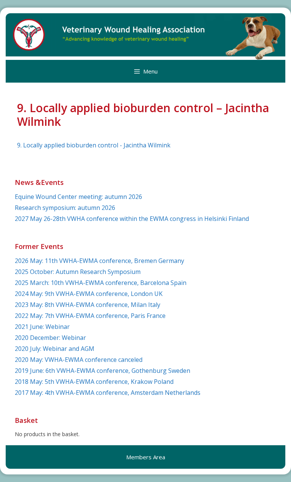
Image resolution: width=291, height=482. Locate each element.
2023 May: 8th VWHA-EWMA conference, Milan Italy (87, 304)
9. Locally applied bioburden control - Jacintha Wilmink (94, 145)
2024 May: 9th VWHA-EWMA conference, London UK (89, 294)
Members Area (145, 457)
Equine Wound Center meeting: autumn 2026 (78, 196)
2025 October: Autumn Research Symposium (78, 272)
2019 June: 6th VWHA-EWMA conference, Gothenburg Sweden (102, 370)
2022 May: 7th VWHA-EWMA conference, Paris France (90, 315)
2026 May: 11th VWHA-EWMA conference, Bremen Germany (99, 261)
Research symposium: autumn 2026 (65, 207)
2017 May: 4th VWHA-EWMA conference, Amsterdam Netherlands (107, 392)
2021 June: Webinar (42, 326)
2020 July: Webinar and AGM (54, 348)
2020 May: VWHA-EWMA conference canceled (78, 359)
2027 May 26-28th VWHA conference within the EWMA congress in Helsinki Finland (132, 218)
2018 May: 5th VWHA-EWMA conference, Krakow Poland (94, 381)
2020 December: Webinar (50, 337)
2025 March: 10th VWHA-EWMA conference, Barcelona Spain (100, 283)
